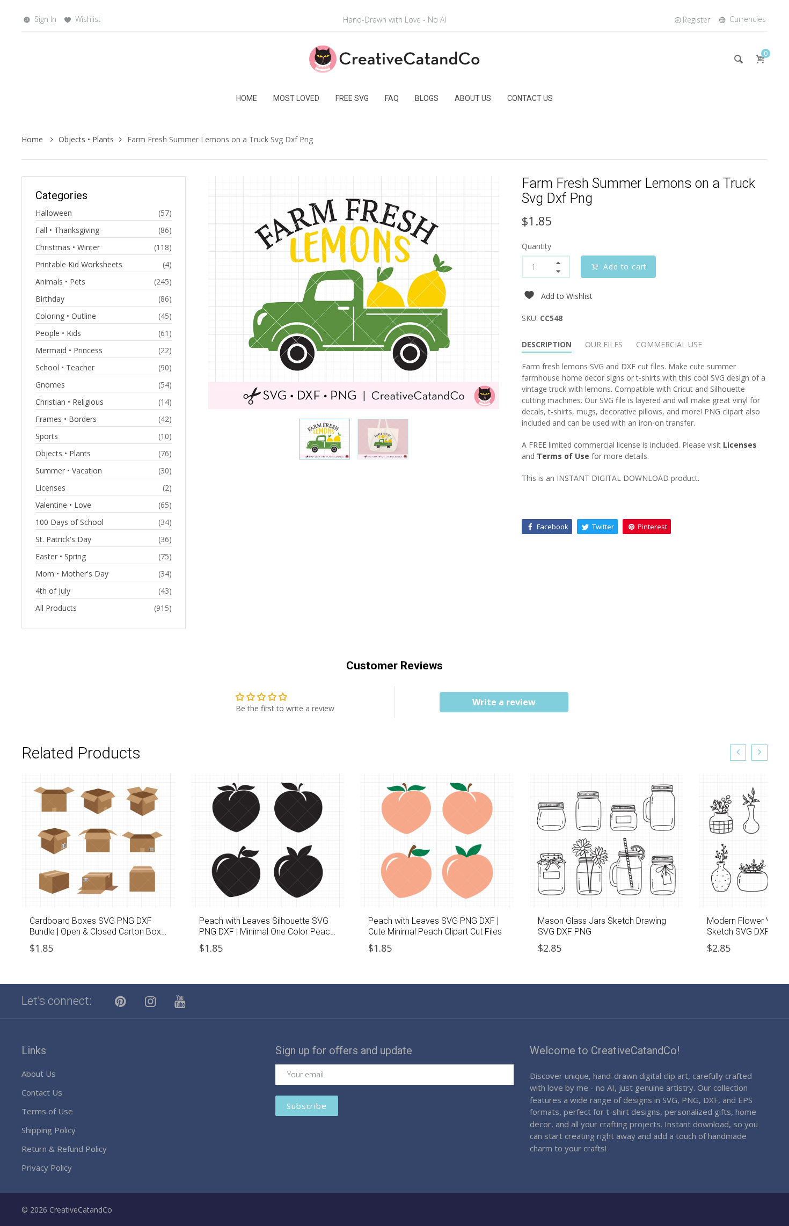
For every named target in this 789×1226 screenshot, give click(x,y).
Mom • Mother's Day (71, 573)
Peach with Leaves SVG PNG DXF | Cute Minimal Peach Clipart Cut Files (435, 926)
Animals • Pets (60, 281)
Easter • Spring (60, 556)
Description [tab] (547, 344)
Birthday (49, 299)
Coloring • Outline (65, 316)
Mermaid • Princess (69, 350)
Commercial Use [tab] (669, 344)
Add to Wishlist (567, 296)
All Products (56, 608)
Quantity (536, 246)
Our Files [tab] (604, 344)
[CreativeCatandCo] (394, 58)
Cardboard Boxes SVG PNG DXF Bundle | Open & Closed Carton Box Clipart (95, 931)
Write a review (504, 702)
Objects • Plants (86, 139)
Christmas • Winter (67, 247)
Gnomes (50, 385)
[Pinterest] (121, 1001)
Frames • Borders (66, 419)
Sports (46, 436)
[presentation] (738, 753)
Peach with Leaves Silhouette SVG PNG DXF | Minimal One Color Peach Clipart (266, 931)
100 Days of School (69, 522)
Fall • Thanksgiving (67, 230)
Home (33, 139)
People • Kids (58, 333)
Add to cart (625, 266)
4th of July (52, 591)
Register (696, 19)
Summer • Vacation (68, 470)
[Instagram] (151, 1001)
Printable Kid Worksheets (78, 264)
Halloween (53, 213)
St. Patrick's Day (63, 539)
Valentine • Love (63, 505)
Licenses (50, 488)
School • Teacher (64, 367)
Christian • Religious (69, 402)
